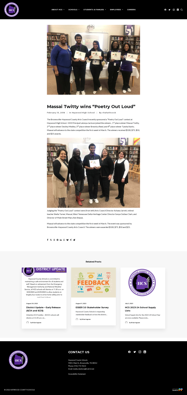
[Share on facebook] (47, 239)
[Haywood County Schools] (11, 9)
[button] (165, 9)
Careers (131, 10)
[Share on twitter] (50, 239)
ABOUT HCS (57, 10)
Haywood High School (83, 113)
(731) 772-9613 (80, 366)
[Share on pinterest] (57, 239)
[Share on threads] (54, 239)
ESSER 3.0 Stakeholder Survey (92, 307)
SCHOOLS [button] (72, 10)
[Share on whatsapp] (64, 239)
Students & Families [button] (93, 10)
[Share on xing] (70, 239)
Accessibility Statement (77, 374)
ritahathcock (109, 113)
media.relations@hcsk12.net (83, 369)
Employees (115, 10)
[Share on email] (74, 239)
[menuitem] (58, 9)
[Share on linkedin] (60, 239)
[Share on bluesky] (67, 239)
